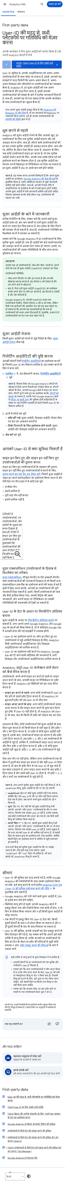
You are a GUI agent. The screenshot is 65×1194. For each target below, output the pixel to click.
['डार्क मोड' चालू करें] (28, 1176)
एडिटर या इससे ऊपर (19, 399)
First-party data (15, 1090)
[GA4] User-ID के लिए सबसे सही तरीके (25, 1107)
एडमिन (9, 373)
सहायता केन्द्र (8, 12)
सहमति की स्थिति (13, 119)
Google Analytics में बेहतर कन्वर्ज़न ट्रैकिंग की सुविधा (31, 1124)
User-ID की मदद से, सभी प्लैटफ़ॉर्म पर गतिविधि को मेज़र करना (34, 1099)
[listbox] (15, 1176)
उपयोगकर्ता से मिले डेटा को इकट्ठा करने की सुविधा (29, 1130)
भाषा (9, 1172)
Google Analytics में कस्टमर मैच (22, 1158)
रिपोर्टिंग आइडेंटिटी (31, 361)
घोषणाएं (21, 12)
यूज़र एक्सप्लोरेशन (11, 577)
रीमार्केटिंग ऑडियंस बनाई (41, 620)
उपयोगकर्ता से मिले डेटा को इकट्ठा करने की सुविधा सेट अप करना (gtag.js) (33, 1139)
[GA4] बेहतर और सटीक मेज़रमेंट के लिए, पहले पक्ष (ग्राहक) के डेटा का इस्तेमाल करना (34, 1116)
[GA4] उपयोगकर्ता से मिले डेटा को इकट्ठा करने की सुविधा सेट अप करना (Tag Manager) (34, 1149)
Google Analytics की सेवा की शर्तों (39, 178)
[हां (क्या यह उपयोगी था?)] (49, 1024)
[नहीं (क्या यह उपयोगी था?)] (57, 1024)
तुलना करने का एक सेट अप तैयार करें (21, 474)
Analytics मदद (17, 4)
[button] (4, 4)
